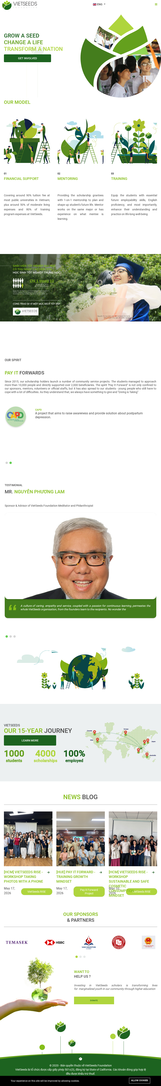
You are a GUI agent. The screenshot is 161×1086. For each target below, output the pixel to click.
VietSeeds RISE (36, 891)
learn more (30, 740)
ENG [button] (99, 4)
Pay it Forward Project (89, 891)
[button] (6, 463)
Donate (94, 1000)
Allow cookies (139, 1080)
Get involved (27, 58)
